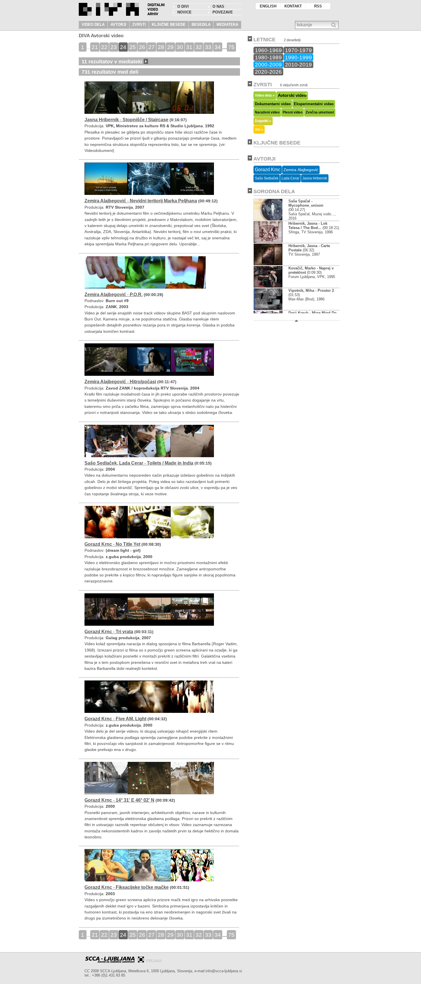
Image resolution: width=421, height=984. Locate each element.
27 (151, 47)
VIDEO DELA (93, 24)
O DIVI (183, 6)
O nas (218, 6)
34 (218, 47)
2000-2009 (268, 64)
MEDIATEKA (227, 24)
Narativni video (267, 112)
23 (114, 47)
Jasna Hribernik (314, 178)
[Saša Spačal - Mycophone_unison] (273, 219)
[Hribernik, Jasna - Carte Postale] (268, 264)
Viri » (259, 129)
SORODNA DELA (274, 191)
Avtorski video (292, 95)
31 (189, 47)
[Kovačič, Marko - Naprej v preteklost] (268, 286)
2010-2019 (298, 64)
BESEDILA (201, 24)
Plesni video (292, 112)
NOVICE (184, 12)
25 (132, 47)
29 (170, 47)
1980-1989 (268, 57)
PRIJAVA (154, 961)
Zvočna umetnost (320, 112)
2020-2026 (268, 72)
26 (142, 47)
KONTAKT (293, 6)
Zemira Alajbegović (301, 169)
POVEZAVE (223, 12)
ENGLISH (268, 6)
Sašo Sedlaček (266, 178)
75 (231, 47)
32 (199, 47)
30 (180, 47)
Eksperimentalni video (314, 104)
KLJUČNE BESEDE (169, 24)
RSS (318, 6)
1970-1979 (298, 50)
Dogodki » (263, 121)
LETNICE (264, 39)
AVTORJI (118, 24)
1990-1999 (298, 57)
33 (208, 47)
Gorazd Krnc (267, 169)
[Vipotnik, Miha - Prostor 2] (268, 308)
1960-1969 (268, 50)
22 (104, 47)
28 (161, 47)
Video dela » (265, 95)
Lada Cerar (290, 178)
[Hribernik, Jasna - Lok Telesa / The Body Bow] (268, 241)
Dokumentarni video (273, 104)
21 (95, 47)
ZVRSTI (139, 24)
